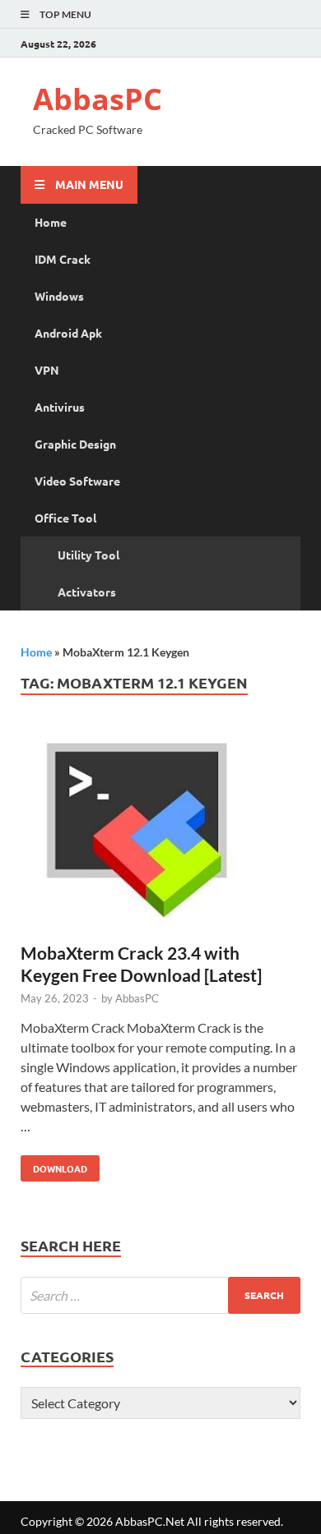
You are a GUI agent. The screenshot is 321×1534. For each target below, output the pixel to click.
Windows (59, 295)
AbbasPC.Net (149, 1521)
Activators (87, 591)
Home (51, 221)
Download (54, 1165)
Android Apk (68, 332)
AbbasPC (97, 99)
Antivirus (60, 406)
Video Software (77, 480)
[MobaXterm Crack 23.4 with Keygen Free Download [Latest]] (160, 834)
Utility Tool (88, 554)
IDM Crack (63, 258)
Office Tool (65, 517)
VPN (47, 369)
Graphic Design (75, 443)
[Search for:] (160, 1295)
